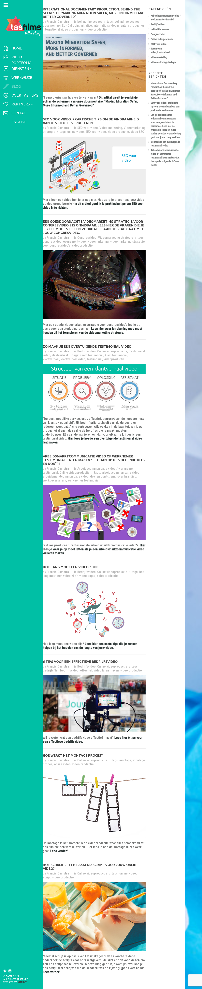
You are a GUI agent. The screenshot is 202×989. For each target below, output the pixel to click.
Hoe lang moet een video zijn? (70, 567)
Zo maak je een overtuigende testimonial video (87, 346)
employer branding (123, 476)
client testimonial (91, 355)
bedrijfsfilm (51, 670)
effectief (86, 670)
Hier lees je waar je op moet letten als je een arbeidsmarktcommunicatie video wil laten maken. (94, 549)
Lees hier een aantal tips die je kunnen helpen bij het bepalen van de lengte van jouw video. (90, 646)
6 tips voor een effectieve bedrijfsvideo (80, 661)
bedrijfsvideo (69, 670)
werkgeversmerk (54, 480)
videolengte (87, 576)
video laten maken (106, 670)
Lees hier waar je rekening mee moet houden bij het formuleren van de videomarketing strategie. (92, 330)
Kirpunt (22, 982)
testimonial (94, 359)
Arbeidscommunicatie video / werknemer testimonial (166, 17)
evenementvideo (74, 241)
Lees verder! (59, 851)
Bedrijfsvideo (86, 351)
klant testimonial (116, 355)
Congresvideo (86, 237)
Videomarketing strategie (115, 237)
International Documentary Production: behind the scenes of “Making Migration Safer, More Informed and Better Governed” (94, 13)
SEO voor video (87, 128)
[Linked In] (10, 971)
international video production (63, 29)
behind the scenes (89, 21)
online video (75, 132)
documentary (51, 25)
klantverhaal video (73, 359)
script (47, 877)
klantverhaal (51, 359)
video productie (118, 132)
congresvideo (52, 241)
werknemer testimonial (83, 480)
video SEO (137, 132)
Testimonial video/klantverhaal (160, 50)
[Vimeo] (5, 971)
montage (125, 760)
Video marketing (110, 128)
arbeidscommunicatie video (120, 472)
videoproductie (82, 245)
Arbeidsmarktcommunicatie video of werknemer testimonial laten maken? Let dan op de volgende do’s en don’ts (94, 460)
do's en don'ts (99, 476)
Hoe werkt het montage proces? (73, 755)
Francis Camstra (58, 21)
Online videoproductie (112, 351)
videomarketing (98, 241)
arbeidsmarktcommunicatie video (66, 476)
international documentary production (119, 25)
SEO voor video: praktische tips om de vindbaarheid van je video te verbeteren (91, 121)
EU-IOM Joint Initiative (77, 25)
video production (96, 29)
